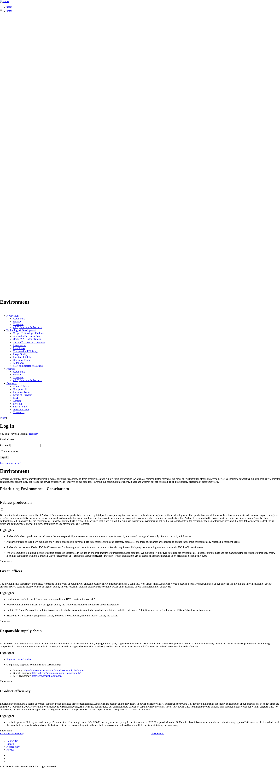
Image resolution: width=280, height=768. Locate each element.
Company (11, 383)
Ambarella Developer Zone (27, 336)
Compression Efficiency (25, 351)
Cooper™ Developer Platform (28, 333)
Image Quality (20, 354)
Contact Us (18, 412)
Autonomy (18, 363)
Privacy (10, 749)
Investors (17, 403)
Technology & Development (21, 330)
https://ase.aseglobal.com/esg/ (47, 676)
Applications (12, 315)
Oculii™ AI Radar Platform (27, 339)
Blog (15, 397)
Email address (7, 439)
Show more (6, 561)
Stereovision (19, 345)
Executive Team (21, 392)
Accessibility (13, 746)
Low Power (19, 348)
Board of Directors (22, 395)
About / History (21, 386)
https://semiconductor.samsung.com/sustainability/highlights (54, 670)
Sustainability (20, 406)
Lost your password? (10, 463)
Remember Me (11, 451)
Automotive (19, 318)
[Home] (4, 1)
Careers (17, 400)
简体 (9, 11)
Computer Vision (21, 360)
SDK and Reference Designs (28, 365)
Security (17, 321)
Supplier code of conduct (19, 659)
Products (10, 368)
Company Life (20, 389)
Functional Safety (22, 357)
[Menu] (140, 294)
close (3, 418)
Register (33, 433)
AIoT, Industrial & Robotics (27, 327)
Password (5, 445)
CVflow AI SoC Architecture (29, 342)
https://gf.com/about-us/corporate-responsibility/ (56, 673)
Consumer (18, 324)
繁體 (9, 7)
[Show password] (1, 10)
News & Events (21, 409)
